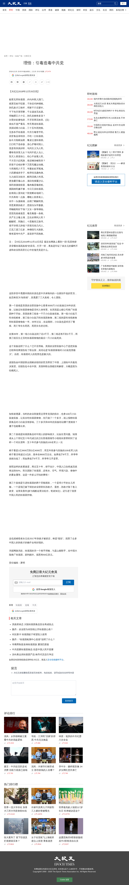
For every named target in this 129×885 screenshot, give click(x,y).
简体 (29, 3)
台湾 (44, 10)
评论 (37, 10)
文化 (98, 10)
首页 (5, 10)
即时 (11, 10)
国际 (31, 10)
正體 (25, 3)
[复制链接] (29, 82)
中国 (18, 10)
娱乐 (92, 10)
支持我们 (106, 286)
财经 (79, 10)
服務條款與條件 (53, 594)
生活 (105, 10)
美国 (24, 10)
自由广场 (18, 56)
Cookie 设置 (64, 880)
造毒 (27, 605)
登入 (123, 3)
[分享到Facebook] (11, 82)
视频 (63, 10)
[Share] (5, 743)
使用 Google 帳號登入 (45, 589)
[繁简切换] (47, 82)
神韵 (111, 10)
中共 (34, 605)
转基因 (19, 605)
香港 (50, 10)
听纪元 (71, 10)
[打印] (35, 82)
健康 (57, 10)
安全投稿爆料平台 (55, 660)
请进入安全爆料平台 (106, 181)
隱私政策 (63, 594)
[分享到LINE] (17, 82)
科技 (85, 10)
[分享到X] (23, 82)
